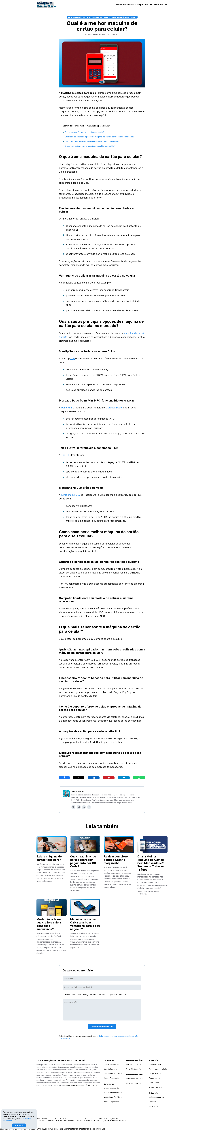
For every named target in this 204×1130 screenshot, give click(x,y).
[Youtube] (73, 807)
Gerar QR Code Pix (133, 1069)
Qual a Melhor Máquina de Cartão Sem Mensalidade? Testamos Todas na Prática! (150, 863)
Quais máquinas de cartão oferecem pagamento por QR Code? (83, 861)
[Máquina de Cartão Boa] (46, 4)
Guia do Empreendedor (113, 1069)
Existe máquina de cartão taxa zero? (49, 858)
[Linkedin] (84, 807)
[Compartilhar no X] (78, 777)
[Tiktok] (89, 807)
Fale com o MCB (155, 1064)
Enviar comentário (102, 1026)
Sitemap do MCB (155, 1087)
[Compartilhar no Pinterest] (108, 777)
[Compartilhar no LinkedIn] (94, 777)
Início (70, 17)
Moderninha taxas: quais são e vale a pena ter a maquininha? (49, 924)
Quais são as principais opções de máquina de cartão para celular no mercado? (99, 137)
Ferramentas (156, 4)
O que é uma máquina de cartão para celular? (84, 132)
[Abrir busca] (166, 4)
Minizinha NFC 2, (70, 494)
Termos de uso (154, 1078)
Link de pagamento (111, 1064)
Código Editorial (91, 1085)
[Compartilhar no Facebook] (64, 777)
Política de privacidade (158, 1069)
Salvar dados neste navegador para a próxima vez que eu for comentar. (96, 994)
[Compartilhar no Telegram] (124, 777)
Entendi (19, 1125)
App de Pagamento (111, 1078)
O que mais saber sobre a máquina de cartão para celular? (90, 146)
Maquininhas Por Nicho (84, 17)
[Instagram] (79, 807)
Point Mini (66, 407)
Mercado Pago (114, 407)
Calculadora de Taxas (134, 1064)
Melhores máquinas (125, 4)
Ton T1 (65, 455)
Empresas (142, 4)
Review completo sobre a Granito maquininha (116, 860)
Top (72, 358)
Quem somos (154, 1083)
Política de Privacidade (73, 1085)
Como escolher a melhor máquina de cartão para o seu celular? (92, 141)
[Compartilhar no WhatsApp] (139, 777)
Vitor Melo (77, 791)
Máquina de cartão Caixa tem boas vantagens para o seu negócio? (85, 924)
